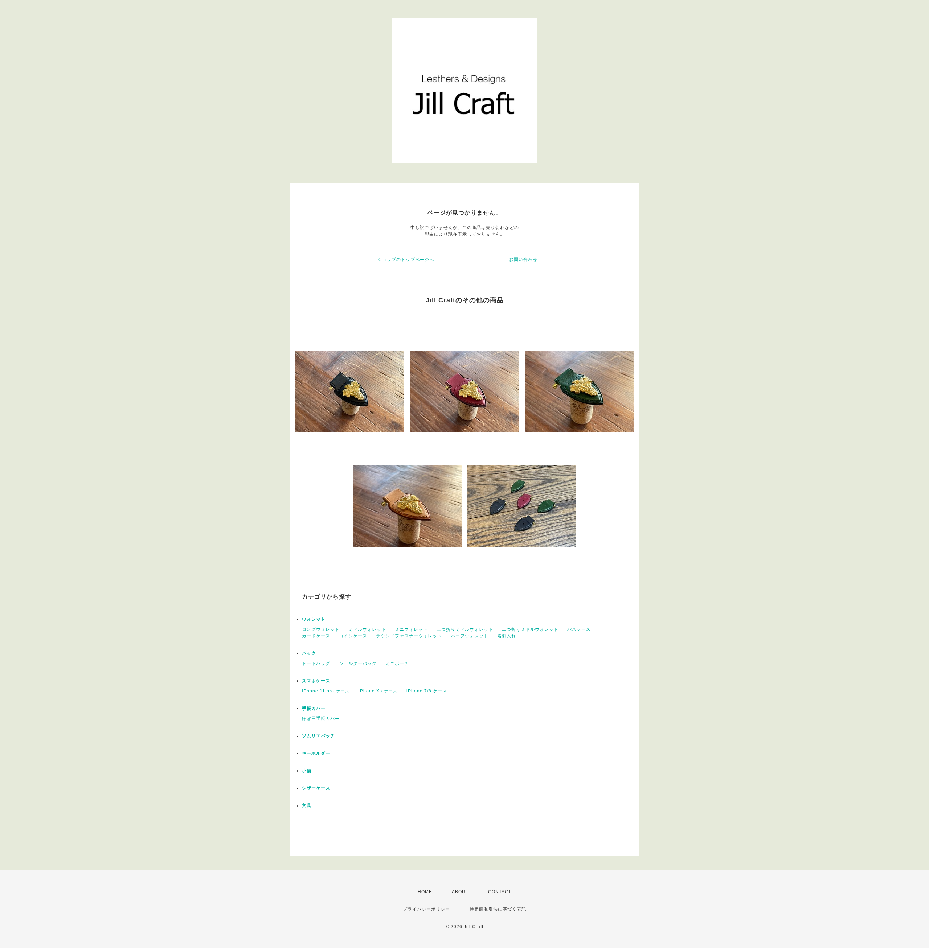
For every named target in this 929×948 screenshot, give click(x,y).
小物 (306, 770)
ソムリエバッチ (318, 735)
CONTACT (499, 891)
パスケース (579, 629)
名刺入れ (506, 635)
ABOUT (460, 891)
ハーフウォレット (469, 635)
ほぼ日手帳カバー (321, 718)
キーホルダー (316, 753)
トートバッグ (316, 663)
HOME (425, 891)
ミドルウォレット (367, 629)
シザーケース (316, 788)
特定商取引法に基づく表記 (498, 909)
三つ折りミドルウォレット (465, 629)
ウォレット (314, 619)
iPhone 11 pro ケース (326, 691)
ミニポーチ (397, 663)
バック (309, 653)
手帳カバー (314, 708)
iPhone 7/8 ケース (426, 691)
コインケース (353, 635)
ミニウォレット (411, 629)
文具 (306, 805)
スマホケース (316, 680)
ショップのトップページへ (405, 259)
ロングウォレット (321, 629)
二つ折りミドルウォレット (530, 629)
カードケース (316, 635)
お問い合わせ (523, 259)
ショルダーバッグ (358, 663)
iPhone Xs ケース (378, 691)
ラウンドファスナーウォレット (409, 635)
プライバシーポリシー (426, 909)
